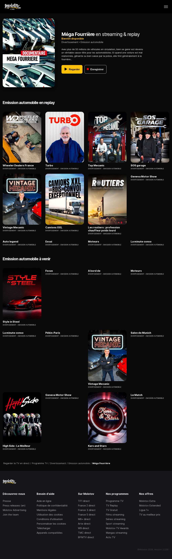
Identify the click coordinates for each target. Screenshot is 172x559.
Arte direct (84, 523)
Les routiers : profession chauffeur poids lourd (104, 229)
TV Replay (112, 505)
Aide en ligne (44, 501)
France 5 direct (86, 514)
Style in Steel (11, 321)
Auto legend (10, 241)
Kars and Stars (97, 445)
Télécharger (43, 528)
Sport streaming (115, 523)
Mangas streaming (116, 532)
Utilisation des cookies (50, 514)
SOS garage (138, 165)
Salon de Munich (141, 332)
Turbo (49, 165)
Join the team (11, 514)
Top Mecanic (96, 165)
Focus (49, 270)
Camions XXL (53, 227)
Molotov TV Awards (117, 528)
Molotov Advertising (14, 510)
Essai (48, 241)
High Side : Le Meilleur (16, 445)
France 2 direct (86, 505)
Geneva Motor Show (144, 176)
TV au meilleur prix (149, 514)
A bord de (94, 270)
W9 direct (83, 528)
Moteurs (93, 241)
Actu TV (110, 537)
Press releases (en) (14, 505)
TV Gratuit (112, 510)
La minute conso (141, 241)
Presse (7, 501)
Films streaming (115, 514)
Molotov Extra (147, 501)
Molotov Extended (150, 505)
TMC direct (84, 532)
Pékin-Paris (52, 332)
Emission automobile (92, 42)
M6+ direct (84, 519)
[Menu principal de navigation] (166, 7)
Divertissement (69, 42)
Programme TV (114, 501)
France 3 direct (87, 510)
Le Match (136, 395)
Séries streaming (115, 519)
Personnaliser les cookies (51, 523)
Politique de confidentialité (52, 505)
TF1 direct (84, 501)
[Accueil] (12, 6)
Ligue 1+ (144, 510)
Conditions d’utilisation (50, 519)
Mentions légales (46, 510)
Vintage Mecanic (13, 227)
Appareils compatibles (49, 532)
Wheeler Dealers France (18, 165)
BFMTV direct (86, 537)
